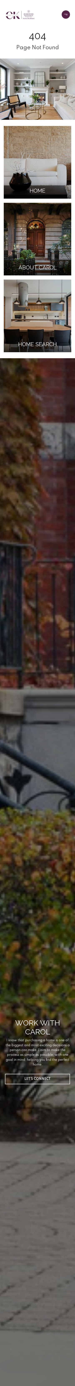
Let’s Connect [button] (37, 1079)
